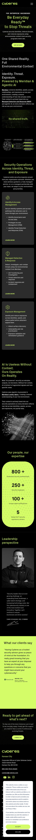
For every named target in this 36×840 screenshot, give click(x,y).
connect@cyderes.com (10, 773)
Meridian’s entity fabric (10, 394)
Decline (18, 832)
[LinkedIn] (9, 777)
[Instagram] (13, 777)
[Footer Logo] (10, 752)
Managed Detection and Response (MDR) (16, 101)
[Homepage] (9, 4)
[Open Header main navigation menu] (32, 4)
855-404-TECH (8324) (9, 769)
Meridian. (18, 269)
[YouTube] (4, 777)
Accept (18, 826)
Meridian (5, 90)
